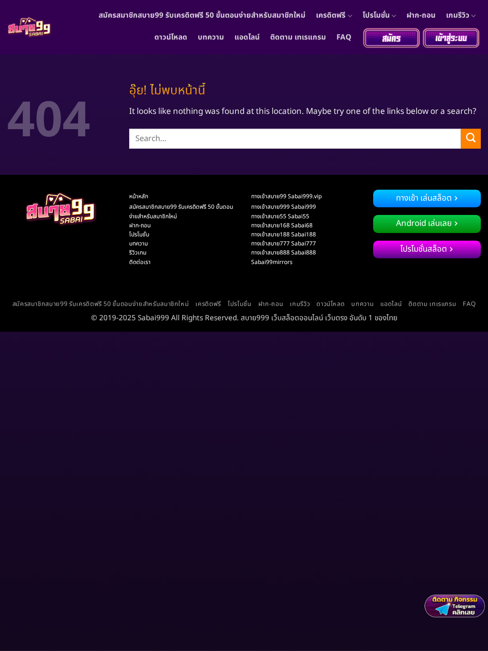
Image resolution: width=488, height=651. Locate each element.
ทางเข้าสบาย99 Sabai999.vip (286, 196)
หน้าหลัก (138, 196)
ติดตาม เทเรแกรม (298, 37)
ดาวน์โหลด (170, 37)
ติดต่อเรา (140, 262)
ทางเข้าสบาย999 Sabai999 (283, 207)
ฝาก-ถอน (421, 15)
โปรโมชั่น (376, 15)
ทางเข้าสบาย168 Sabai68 (282, 225)
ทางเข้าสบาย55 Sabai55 (280, 216)
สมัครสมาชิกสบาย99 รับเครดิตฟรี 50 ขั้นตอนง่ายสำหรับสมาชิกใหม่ (202, 15)
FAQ (343, 37)
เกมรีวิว (457, 15)
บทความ (211, 37)
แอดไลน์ (247, 37)
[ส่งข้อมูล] (471, 139)
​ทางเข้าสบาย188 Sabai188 (283, 234)
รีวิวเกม (137, 252)
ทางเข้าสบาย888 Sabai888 (283, 252)
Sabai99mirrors (272, 262)
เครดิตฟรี (331, 15)
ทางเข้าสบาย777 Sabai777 (283, 243)
